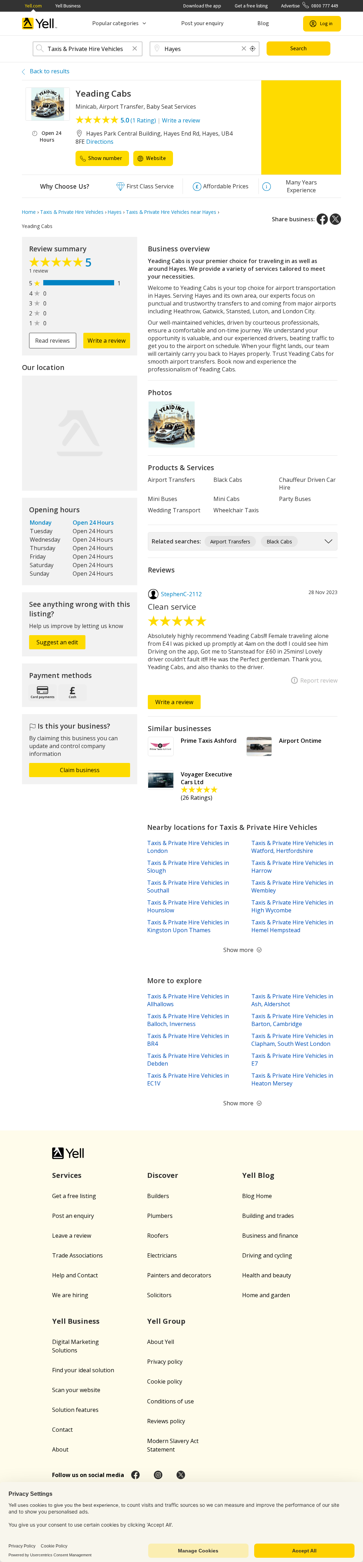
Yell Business (67, 5)
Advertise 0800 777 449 (309, 5)
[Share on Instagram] (158, 1475)
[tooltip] (253, 49)
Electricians (162, 1255)
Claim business (80, 770)
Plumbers (160, 1216)
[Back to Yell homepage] (39, 23)
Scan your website (76, 1390)
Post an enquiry (73, 1216)
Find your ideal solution (83, 1370)
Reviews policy (166, 1421)
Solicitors (159, 1295)
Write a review (181, 120)
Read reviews (52, 340)
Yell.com (33, 5)
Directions (99, 142)
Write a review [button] (106, 340)
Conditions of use (170, 1401)
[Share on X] (335, 219)
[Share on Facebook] (322, 219)
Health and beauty (266, 1275)
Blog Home (257, 1196)
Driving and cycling (267, 1255)
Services (67, 1175)
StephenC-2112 (181, 594)
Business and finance (270, 1235)
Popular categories (115, 23)
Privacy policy (165, 1362)
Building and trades (268, 1216)
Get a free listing (251, 5)
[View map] (79, 433)
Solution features (75, 1410)
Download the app (202, 5)
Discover (162, 1175)
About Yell (160, 1342)
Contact (62, 1429)
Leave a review (71, 1235)
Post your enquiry (202, 23)
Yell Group (166, 1321)
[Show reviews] (57, 264)
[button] (134, 49)
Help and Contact (75, 1275)
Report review (318, 680)
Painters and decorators (179, 1275)
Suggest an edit (57, 642)
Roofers (157, 1235)
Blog (263, 23)
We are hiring (70, 1295)
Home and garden (266, 1295)
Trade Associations (77, 1255)
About (60, 1449)
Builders (158, 1196)
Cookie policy (164, 1381)
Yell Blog (258, 1175)
